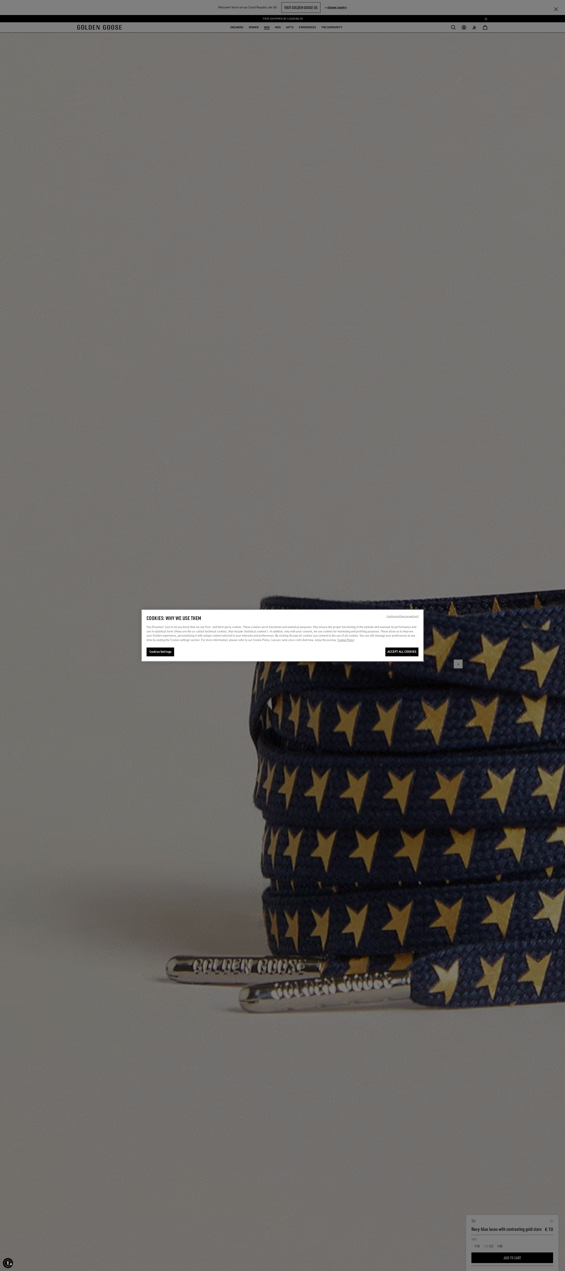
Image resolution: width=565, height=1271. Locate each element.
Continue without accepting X (402, 616)
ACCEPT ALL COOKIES (402, 652)
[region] (282, 635)
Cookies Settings (160, 652)
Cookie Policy (345, 640)
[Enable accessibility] (8, 1263)
